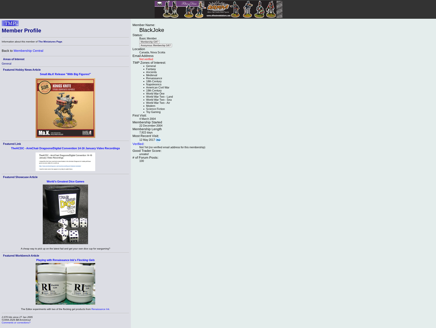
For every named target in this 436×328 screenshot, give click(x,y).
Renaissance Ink (100, 309)
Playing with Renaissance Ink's (65, 260)
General (6, 63)
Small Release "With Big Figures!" (65, 74)
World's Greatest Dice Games (65, 181)
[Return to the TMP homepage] (10, 24)
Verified (138, 144)
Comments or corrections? (16, 322)
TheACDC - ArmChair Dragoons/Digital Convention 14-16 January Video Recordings (65, 148)
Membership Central (28, 50)
